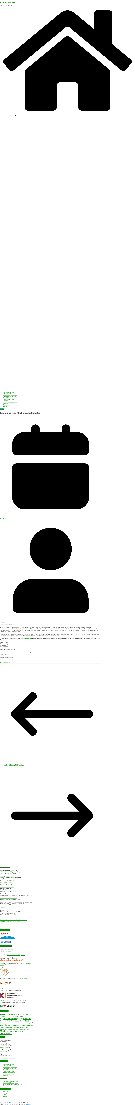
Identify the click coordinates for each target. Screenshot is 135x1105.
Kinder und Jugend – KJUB (10, 395)
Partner (18, 1025)
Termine (5, 406)
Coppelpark (3, 1016)
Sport (17, 1029)
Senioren (26, 1027)
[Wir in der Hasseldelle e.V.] (67, 113)
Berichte (5, 1093)
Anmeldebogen (28, 638)
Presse (23, 1025)
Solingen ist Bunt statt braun (22, 978)
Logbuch (30, 1023)
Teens (20, 1029)
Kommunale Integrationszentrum (10, 988)
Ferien (25, 1016)
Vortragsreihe (10, 1031)
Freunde (6, 1019)
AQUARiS (6, 397)
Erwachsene (13, 1016)
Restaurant (16, 1027)
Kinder (22, 1021)
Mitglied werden (7, 1085)
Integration (10, 1021)
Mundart (2, 1025)
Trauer (27, 1029)
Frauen (1, 1018)
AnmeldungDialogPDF (6, 662)
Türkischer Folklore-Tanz (7, 887)
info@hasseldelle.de (5, 1047)
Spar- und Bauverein (10, 1029)
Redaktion (2, 622)
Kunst (25, 1023)
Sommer (2, 1029)
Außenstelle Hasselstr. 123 (9, 399)
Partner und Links (7, 403)
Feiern (20, 1016)
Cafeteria (2, 907)
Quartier (29, 1025)
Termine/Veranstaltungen (9, 1072)
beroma (17, 1014)
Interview (17, 1021)
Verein (3, 1031)
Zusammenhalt (6, 1034)
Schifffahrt (21, 1027)
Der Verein (6, 400)
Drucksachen (6, 405)
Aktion (2, 1014)
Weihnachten (19, 1031)
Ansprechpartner (7, 393)
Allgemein (5, 1092)
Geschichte (13, 1019)
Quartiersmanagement (8, 392)
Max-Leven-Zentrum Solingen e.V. (16, 955)
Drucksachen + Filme (8, 1074)
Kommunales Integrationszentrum (7, 1022)
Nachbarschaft (10, 1025)
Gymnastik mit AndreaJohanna (8, 898)
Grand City (20, 1018)
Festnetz (30, 1016)
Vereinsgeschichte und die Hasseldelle (12, 1084)
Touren (24, 1029)
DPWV (12, 949)
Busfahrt (22, 1014)
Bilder (4, 1094)
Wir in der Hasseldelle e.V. (8, 2)
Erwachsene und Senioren (9, 396)
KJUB (14, 873)
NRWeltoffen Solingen (5, 1000)
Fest (27, 1016)
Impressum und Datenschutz (7, 1058)
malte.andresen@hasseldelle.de (7, 880)
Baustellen (12, 1014)
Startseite (5, 390)
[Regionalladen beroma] (4, 934)
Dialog (7, 1016)
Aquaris (8, 1014)
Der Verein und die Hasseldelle (10, 1081)
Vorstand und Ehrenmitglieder (10, 402)
